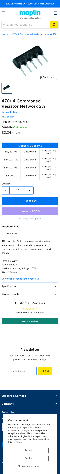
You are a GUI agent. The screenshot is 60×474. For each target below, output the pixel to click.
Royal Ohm (11, 112)
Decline (28, 458)
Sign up (45, 370)
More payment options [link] (30, 218)
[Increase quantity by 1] (30, 190)
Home (5, 34)
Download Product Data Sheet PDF (20, 278)
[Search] (54, 24)
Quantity (6, 184)
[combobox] (26, 24)
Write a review (30, 321)
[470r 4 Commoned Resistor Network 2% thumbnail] (7, 88)
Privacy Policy (15, 442)
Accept (28, 450)
